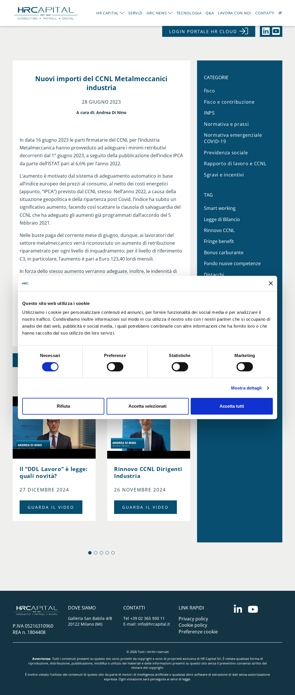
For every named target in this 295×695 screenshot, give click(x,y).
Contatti (265, 13)
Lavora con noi (234, 13)
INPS (209, 113)
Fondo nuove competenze (232, 263)
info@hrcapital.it (154, 624)
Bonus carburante (223, 252)
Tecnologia (189, 13)
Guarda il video (51, 507)
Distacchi (214, 274)
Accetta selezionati (147, 406)
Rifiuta (63, 406)
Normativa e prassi (226, 124)
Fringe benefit (219, 241)
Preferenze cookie (198, 631)
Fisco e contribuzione (229, 102)
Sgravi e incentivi (224, 175)
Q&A (209, 13)
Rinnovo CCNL (219, 230)
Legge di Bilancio (222, 219)
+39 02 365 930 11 (147, 618)
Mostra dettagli (246, 388)
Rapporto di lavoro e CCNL (235, 163)
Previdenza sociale (226, 152)
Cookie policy (193, 625)
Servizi (135, 13)
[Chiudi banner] (271, 283)
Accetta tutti (232, 406)
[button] (90, 553)
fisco (209, 91)
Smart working (220, 208)
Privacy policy (193, 619)
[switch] (115, 366)
